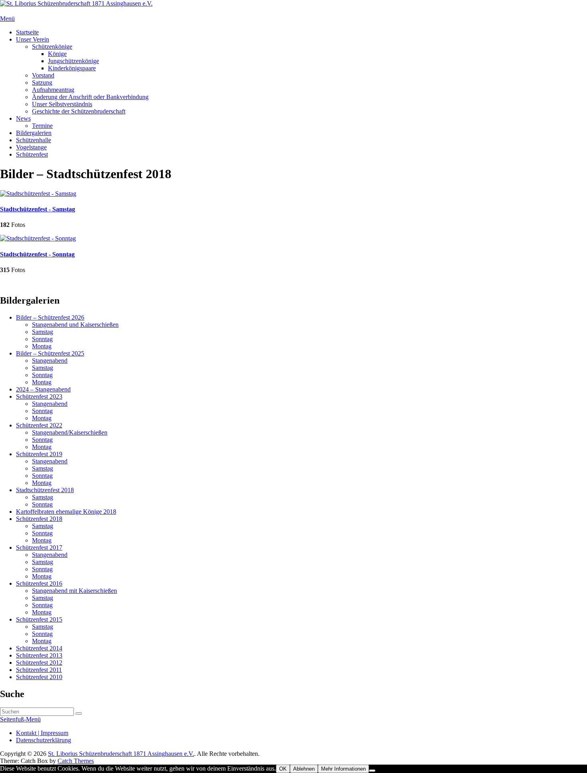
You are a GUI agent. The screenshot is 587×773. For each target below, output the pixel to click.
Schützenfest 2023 (39, 396)
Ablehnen (304, 769)
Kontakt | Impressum (42, 732)
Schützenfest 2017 (39, 547)
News (23, 118)
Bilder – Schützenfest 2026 (50, 317)
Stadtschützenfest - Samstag (37, 209)
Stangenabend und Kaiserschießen (75, 324)
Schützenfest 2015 (39, 619)
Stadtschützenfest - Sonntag (37, 254)
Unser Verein (32, 39)
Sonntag (42, 339)
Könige (57, 53)
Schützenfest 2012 (39, 662)
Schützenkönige (52, 46)
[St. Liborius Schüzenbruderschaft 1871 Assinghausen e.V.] (76, 3)
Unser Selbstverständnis (62, 104)
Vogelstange (31, 147)
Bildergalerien (34, 132)
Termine (42, 125)
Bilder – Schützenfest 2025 (50, 353)
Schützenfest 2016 (39, 583)
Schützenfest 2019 (39, 454)
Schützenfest (32, 154)
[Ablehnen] (372, 770)
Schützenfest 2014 (39, 648)
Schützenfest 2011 (39, 669)
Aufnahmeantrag (53, 89)
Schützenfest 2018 (39, 518)
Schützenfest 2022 (39, 425)
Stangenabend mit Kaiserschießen (74, 590)
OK (283, 769)
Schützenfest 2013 (39, 655)
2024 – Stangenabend (43, 389)
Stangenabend (49, 360)
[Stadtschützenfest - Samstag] (38, 193)
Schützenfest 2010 (39, 677)
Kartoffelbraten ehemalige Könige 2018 (66, 511)
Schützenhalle (33, 140)
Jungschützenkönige (73, 61)
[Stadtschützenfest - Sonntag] (38, 238)
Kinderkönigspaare (72, 68)
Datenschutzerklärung (43, 740)
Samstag (42, 331)
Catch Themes (76, 760)
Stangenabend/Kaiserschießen (69, 432)
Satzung (42, 82)
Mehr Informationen (343, 769)
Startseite (27, 32)
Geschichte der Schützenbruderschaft (78, 111)
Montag (42, 346)
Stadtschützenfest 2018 (45, 490)
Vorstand (43, 75)
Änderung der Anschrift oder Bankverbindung (90, 96)
